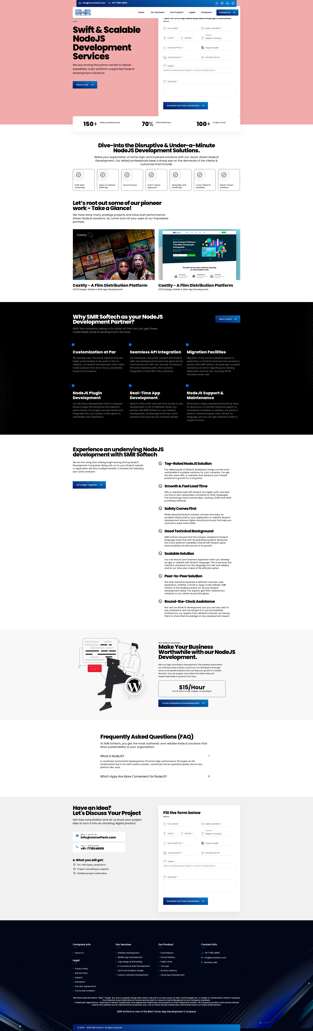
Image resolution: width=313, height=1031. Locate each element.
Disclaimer (80, 981)
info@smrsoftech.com (98, 837)
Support (79, 977)
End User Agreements (85, 986)
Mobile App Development (130, 957)
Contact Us (224, 12)
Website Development (129, 952)
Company (206, 12)
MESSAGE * (173, 81)
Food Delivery (167, 952)
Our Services (157, 12)
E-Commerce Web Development (134, 966)
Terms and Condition (85, 990)
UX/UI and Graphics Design (131, 970)
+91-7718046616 (92, 849)
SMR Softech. (98, 1027)
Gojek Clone (166, 961)
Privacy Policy (81, 968)
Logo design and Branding (130, 961)
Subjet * (171, 65)
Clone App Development (172, 975)
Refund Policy (81, 973)
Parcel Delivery (168, 957)
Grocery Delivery (169, 970)
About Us (79, 952)
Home (141, 12)
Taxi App (165, 966)
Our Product (176, 12)
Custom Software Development (133, 975)
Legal (191, 12)
